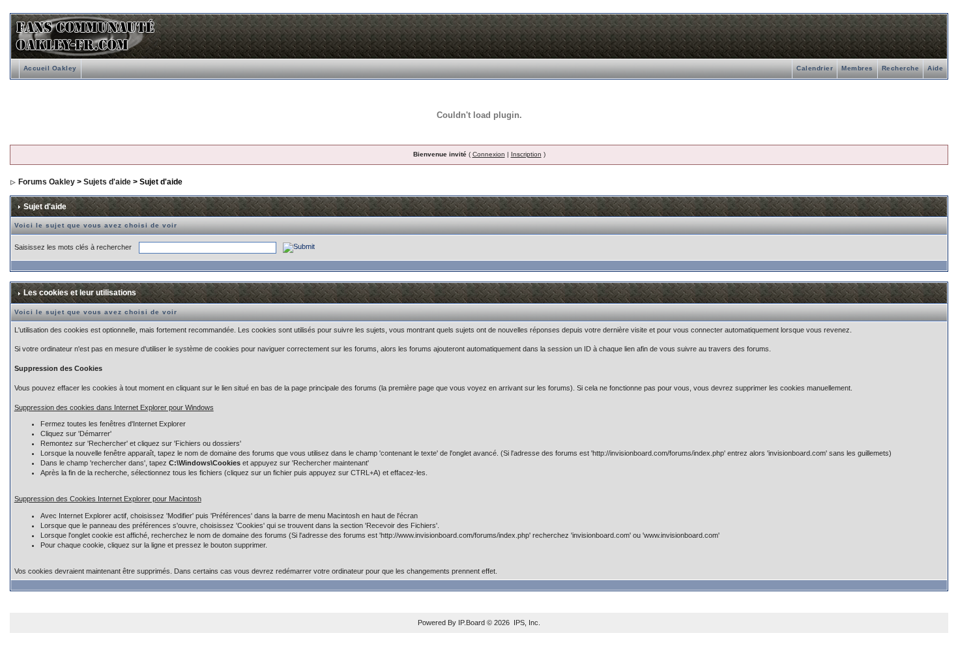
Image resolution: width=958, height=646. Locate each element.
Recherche (901, 68)
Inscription (526, 154)
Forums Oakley (46, 181)
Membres (857, 68)
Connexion (488, 154)
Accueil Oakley (50, 68)
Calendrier (814, 68)
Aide (935, 68)
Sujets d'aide (107, 181)
